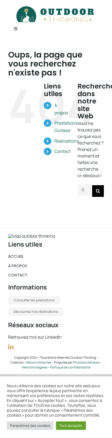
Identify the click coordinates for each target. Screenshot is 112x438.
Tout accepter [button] (71, 425)
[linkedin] (11, 347)
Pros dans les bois (86, 362)
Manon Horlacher (39, 362)
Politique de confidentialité (70, 367)
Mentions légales (34, 367)
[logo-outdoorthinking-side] (56, 8)
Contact (62, 151)
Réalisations (66, 141)
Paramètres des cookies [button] (30, 425)
